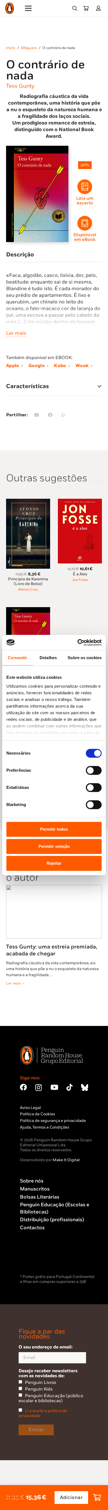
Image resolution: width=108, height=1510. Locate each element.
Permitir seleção (54, 846)
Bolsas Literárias (39, 1197)
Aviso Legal (30, 1107)
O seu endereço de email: (46, 1347)
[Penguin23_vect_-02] (36, 1258)
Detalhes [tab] (48, 657)
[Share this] (51, 415)
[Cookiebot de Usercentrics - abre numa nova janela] (78, 642)
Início (10, 48)
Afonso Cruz (28, 590)
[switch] (94, 770)
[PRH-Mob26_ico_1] (84, 223)
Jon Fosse (80, 580)
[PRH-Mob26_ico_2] (84, 186)
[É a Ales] (80, 502)
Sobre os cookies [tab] (85, 657)
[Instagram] (38, 1087)
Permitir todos (54, 829)
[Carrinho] (85, 8)
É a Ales (80, 574)
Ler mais (16, 333)
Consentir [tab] (17, 657)
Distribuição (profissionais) (52, 1220)
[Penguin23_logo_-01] (9, 8)
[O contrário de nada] (28, 610)
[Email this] (37, 415)
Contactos (32, 1228)
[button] (74, 8)
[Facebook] (23, 1087)
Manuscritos (35, 1189)
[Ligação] (99, 8)
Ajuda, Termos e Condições (44, 1127)
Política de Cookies (37, 1114)
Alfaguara (29, 48)
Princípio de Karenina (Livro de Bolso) (28, 581)
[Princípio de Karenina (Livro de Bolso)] (28, 502)
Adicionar (71, 1497)
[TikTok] (69, 1087)
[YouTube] (54, 1087)
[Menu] (28, 8)
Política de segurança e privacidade (53, 1120)
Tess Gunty (20, 86)
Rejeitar (54, 863)
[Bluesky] (84, 1087)
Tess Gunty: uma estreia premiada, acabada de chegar (51, 950)
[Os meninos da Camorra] (80, 610)
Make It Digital (66, 1160)
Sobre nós (31, 1181)
